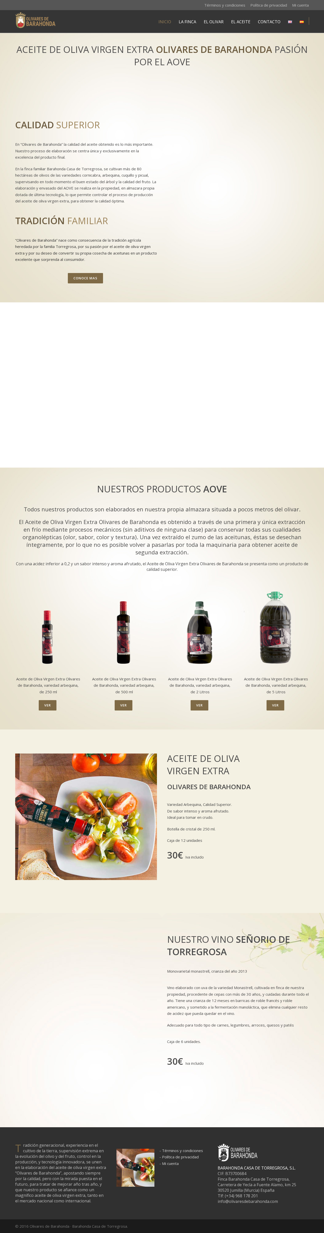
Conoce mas (85, 278)
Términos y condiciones (224, 5)
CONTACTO (269, 22)
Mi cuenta (300, 5)
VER (47, 705)
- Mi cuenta (169, 1163)
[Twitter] (30, 5)
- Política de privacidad (179, 1156)
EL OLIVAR (214, 22)
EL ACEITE (240, 22)
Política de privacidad (268, 5)
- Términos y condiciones (181, 1150)
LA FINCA (187, 22)
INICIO (164, 22)
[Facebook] (20, 5)
